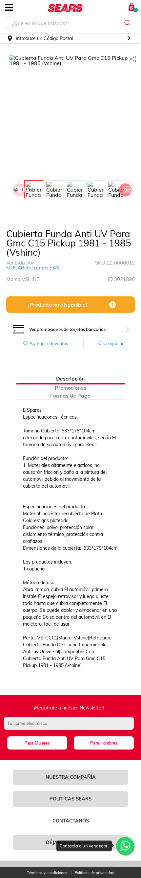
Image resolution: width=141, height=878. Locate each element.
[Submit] (128, 23)
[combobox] (70, 24)
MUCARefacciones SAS (32, 268)
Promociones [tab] (70, 387)
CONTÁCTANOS (70, 821)
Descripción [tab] (70, 378)
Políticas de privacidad (94, 873)
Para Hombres (103, 743)
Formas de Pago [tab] (70, 395)
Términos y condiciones (47, 873)
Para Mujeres (37, 743)
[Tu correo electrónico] (70, 726)
